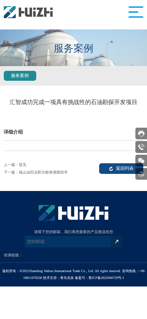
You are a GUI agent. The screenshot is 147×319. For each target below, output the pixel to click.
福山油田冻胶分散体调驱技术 (43, 172)
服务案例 (20, 75)
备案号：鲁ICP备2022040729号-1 (99, 278)
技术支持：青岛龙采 (58, 278)
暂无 (22, 165)
